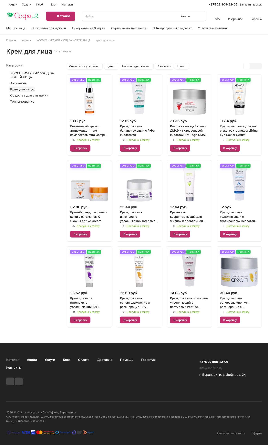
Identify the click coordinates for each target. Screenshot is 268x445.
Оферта (257, 433)
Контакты (14, 367)
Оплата (83, 360)
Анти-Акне (18, 83)
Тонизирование (22, 101)
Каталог (12, 360)
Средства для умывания (29, 95)
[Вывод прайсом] (258, 66)
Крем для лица (21, 89)
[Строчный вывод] (252, 66)
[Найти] (201, 16)
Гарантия (148, 360)
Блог (66, 360)
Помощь (126, 360)
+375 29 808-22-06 (223, 4)
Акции (32, 360)
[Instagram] (19, 381)
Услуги (50, 360)
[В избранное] (96, 148)
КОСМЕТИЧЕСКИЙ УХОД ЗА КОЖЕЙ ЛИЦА (32, 75)
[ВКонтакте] (10, 381)
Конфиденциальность (230, 433)
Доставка (104, 360)
